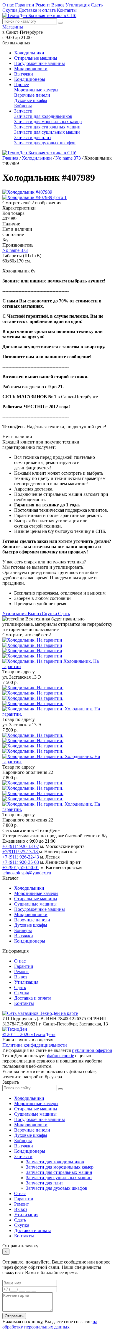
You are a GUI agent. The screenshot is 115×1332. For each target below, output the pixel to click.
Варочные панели (32, 95)
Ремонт (43, 4)
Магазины (12, 26)
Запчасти (23, 110)
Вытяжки (23, 73)
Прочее (21, 84)
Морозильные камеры (36, 89)
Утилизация (78, 4)
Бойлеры (23, 105)
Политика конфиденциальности (34, 1044)
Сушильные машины (35, 903)
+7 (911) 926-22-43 (20, 856)
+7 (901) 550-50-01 (20, 867)
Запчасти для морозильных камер (48, 121)
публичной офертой (92, 1050)
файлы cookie (60, 1055)
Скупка (10, 10)
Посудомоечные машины (39, 63)
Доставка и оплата (38, 10)
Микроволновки (30, 68)
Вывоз (58, 4)
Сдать (97, 4)
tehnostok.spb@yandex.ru (26, 872)
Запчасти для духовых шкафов (44, 142)
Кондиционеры (29, 79)
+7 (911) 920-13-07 (20, 846)
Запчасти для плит (32, 137)
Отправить (14, 1316)
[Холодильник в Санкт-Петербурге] (32, 650)
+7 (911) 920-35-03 (20, 862)
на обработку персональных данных (49, 1324)
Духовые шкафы (30, 100)
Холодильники (29, 52)
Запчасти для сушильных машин (47, 132)
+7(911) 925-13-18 (20, 851)
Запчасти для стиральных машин (47, 126)
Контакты (67, 10)
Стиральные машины (35, 58)
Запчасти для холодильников (43, 116)
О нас (8, 4)
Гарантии (25, 4)
